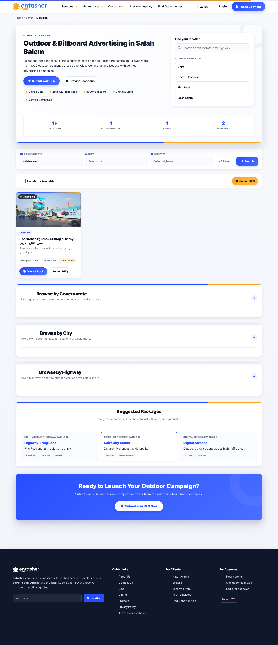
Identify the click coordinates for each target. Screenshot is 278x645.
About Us (124, 576)
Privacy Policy (127, 607)
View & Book (35, 271)
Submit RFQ (247, 181)
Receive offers (181, 588)
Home (19, 17)
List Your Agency (141, 6)
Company (114, 6)
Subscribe (94, 598)
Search (249, 161)
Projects (124, 600)
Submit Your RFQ (43, 81)
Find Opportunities (170, 6)
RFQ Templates (181, 594)
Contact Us (126, 582)
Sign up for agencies (239, 582)
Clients (123, 594)
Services (67, 6)
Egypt (29, 17)
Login (223, 6)
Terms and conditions (132, 613)
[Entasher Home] (30, 6)
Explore (177, 582)
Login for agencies (237, 588)
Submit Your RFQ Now (141, 506)
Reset (227, 161)
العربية (225, 598)
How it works (180, 576)
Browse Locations (82, 81)
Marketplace (90, 6)
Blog (121, 588)
